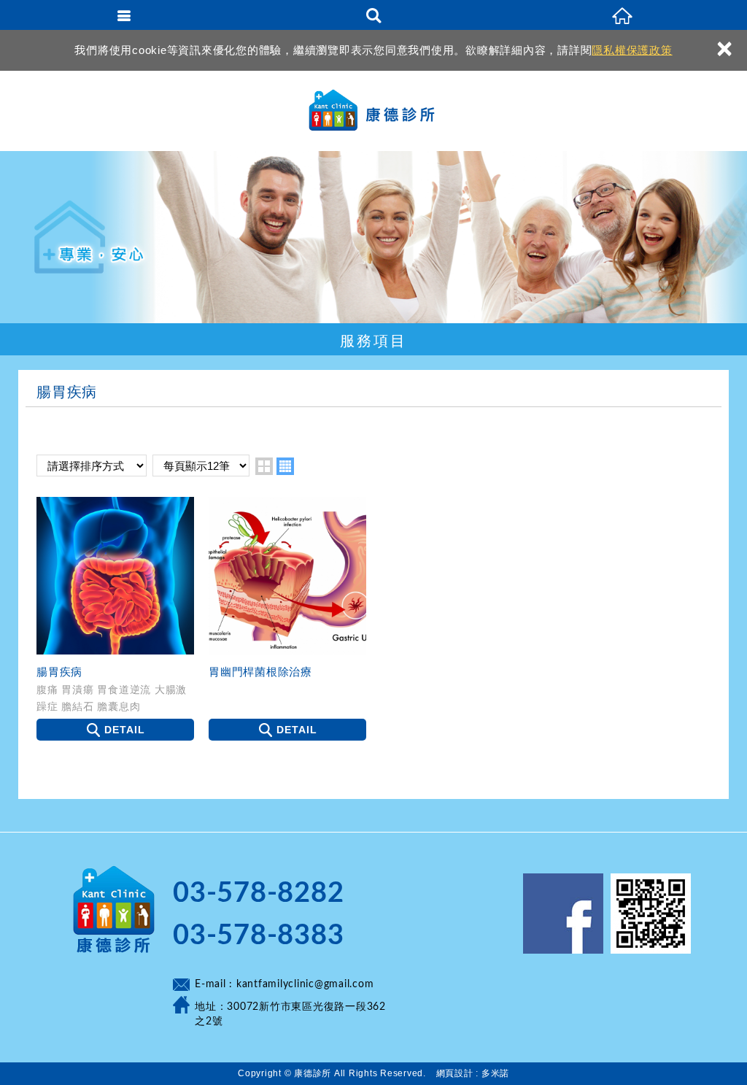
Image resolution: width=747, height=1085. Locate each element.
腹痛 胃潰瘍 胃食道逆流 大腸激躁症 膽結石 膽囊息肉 (111, 697)
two (264, 466)
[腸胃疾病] (115, 576)
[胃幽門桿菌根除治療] (287, 576)
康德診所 (373, 111)
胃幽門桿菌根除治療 (260, 671)
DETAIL (124, 729)
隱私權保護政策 (632, 50)
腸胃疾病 (59, 671)
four (285, 466)
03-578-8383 (258, 935)
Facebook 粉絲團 (563, 913)
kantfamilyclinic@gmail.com (305, 984)
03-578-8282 (258, 893)
